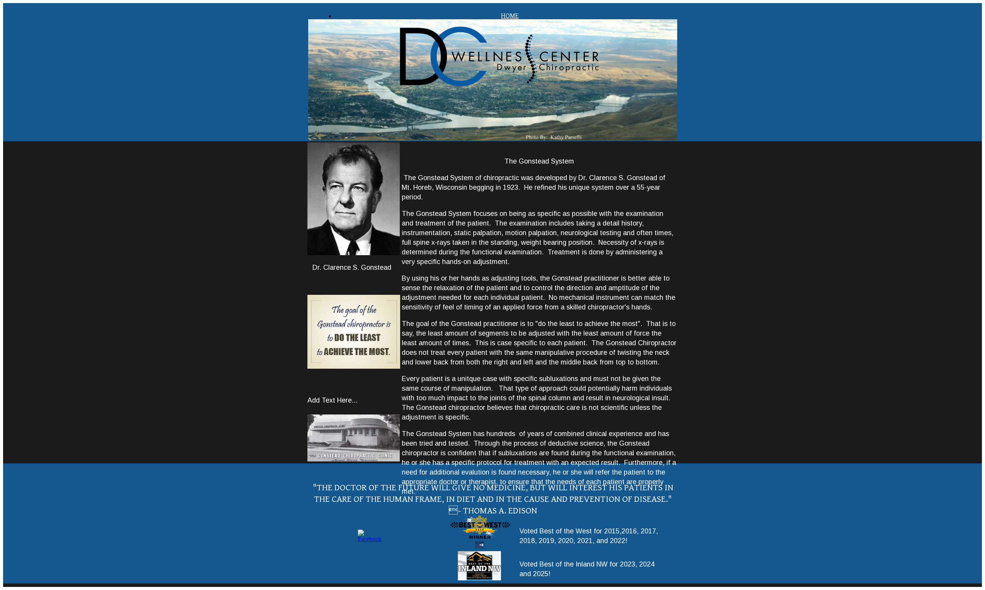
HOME (510, 16)
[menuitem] (510, 16)
